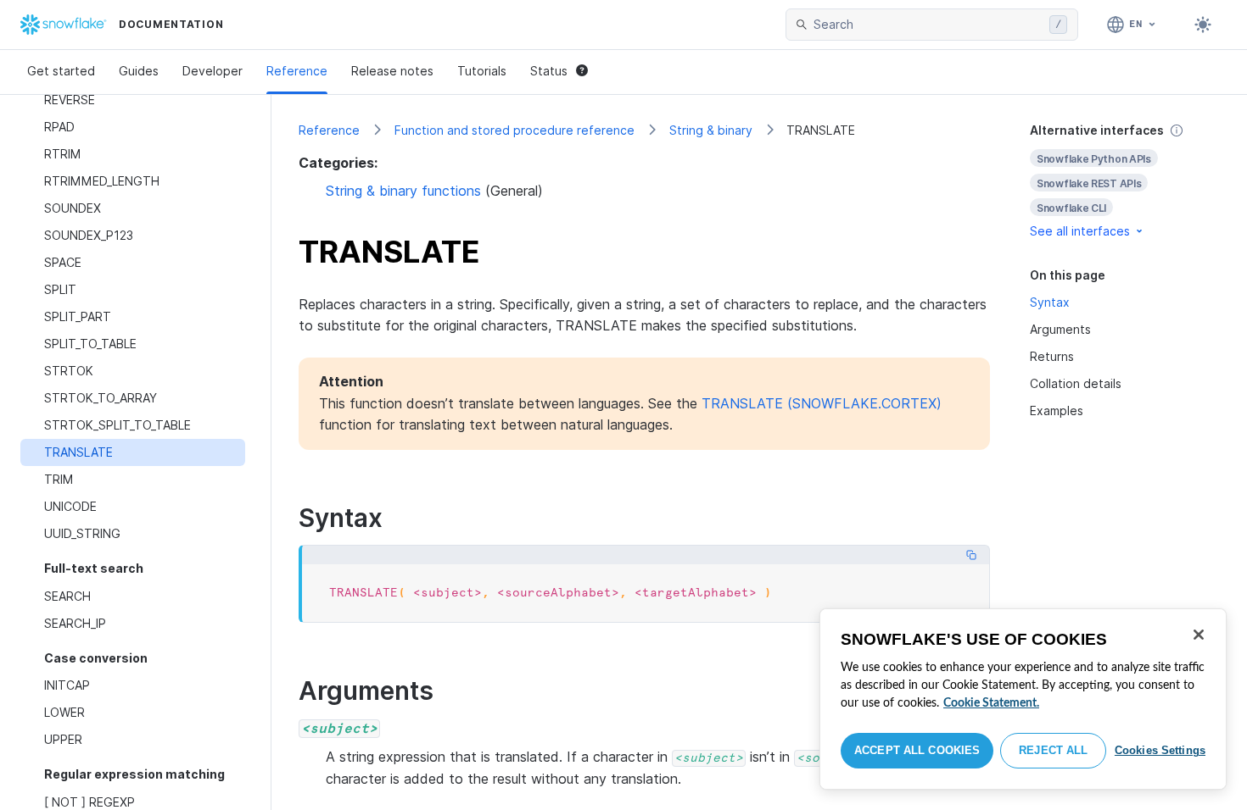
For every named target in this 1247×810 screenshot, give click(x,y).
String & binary (710, 130)
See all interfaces (1080, 231)
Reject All (1053, 750)
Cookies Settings (1160, 750)
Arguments (1060, 329)
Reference (296, 71)
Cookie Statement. (991, 703)
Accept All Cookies (917, 750)
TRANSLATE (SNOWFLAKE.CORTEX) (822, 403)
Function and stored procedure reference (514, 130)
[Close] (1198, 634)
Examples (1056, 410)
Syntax (1050, 302)
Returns (1052, 356)
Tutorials (481, 71)
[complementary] (1125, 181)
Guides (139, 71)
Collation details (1075, 383)
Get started (61, 71)
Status (549, 71)
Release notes (392, 71)
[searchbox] (928, 24)
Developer (212, 71)
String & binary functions (403, 190)
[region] (1023, 699)
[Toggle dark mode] (1203, 25)
